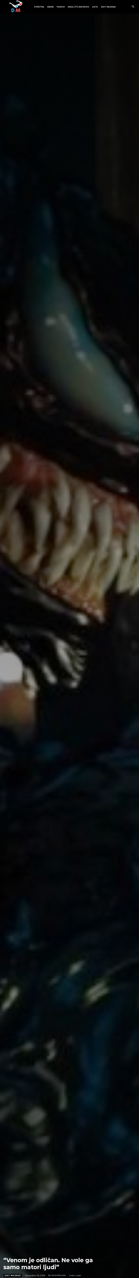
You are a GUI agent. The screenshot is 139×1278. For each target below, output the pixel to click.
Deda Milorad (58, 1275)
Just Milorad (13, 1275)
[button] (133, 6)
